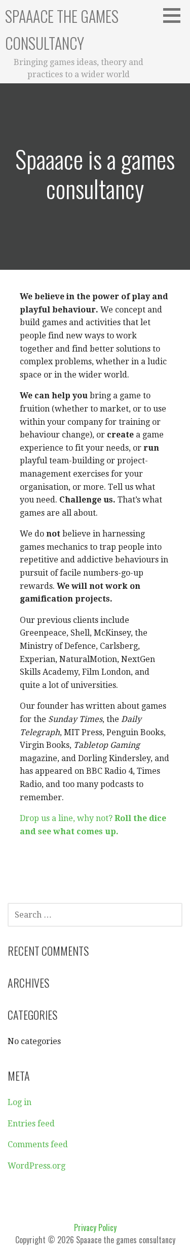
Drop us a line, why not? (67, 818)
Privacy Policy (95, 1227)
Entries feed (31, 1123)
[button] (175, 15)
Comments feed (38, 1144)
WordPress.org (36, 1166)
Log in (19, 1102)
